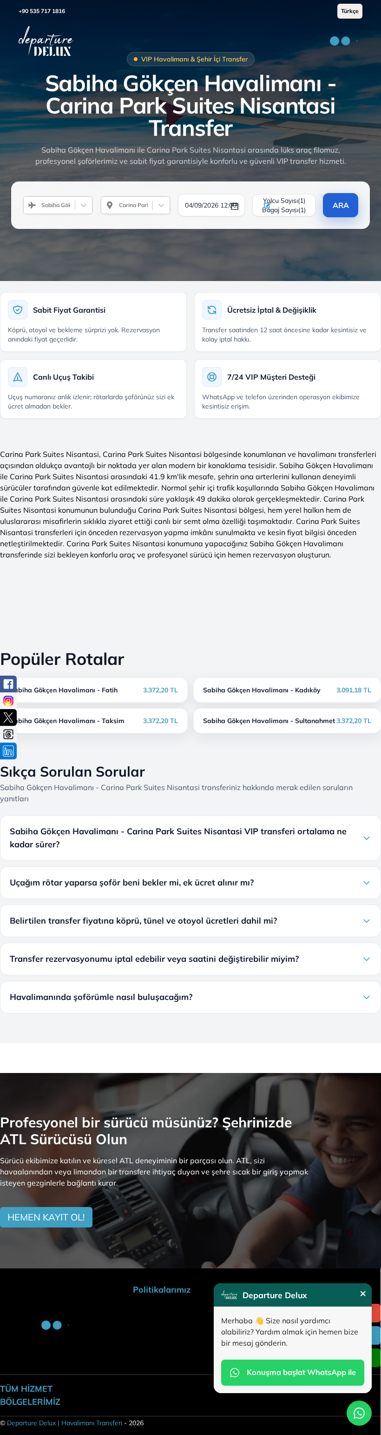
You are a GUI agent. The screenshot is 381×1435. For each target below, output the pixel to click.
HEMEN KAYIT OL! (46, 1217)
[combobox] (38, 205)
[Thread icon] (8, 734)
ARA (341, 205)
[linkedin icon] (8, 751)
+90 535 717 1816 (42, 10)
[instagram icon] (8, 700)
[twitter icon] (8, 717)
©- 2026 (72, 1423)
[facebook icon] (8, 684)
